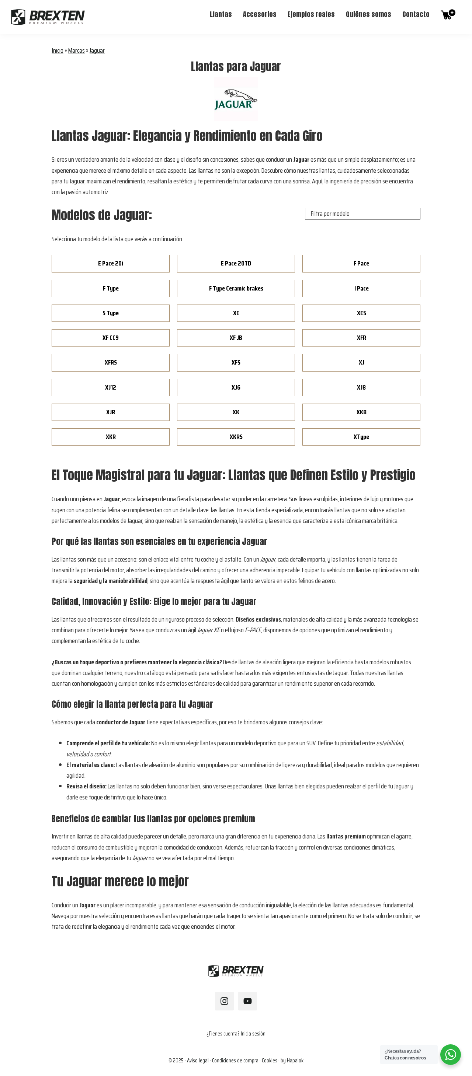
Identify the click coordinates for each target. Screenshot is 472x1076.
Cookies (269, 1060)
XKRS (236, 437)
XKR (111, 437)
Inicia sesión (253, 1033)
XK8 (362, 412)
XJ (361, 362)
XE (236, 313)
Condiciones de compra (235, 1060)
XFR (361, 338)
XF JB (236, 338)
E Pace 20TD (236, 263)
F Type (111, 288)
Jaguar (97, 50)
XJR (110, 412)
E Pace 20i (110, 263)
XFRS (111, 362)
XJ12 (110, 387)
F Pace (361, 263)
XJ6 (236, 387)
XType (361, 437)
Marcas (76, 50)
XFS (236, 362)
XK (236, 412)
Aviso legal (198, 1060)
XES (361, 313)
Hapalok (295, 1060)
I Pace (361, 288)
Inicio (57, 50)
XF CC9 (111, 338)
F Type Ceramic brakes (236, 288)
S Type (111, 313)
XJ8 (361, 387)
